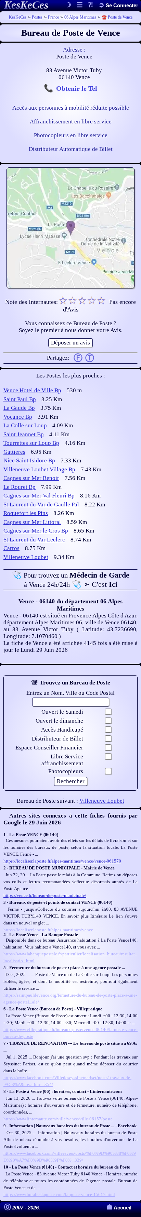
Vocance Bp (17, 417)
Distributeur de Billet (57, 738)
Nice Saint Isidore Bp (29, 460)
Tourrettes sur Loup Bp (31, 443)
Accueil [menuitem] (118, 1207)
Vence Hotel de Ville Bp (32, 390)
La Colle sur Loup (25, 425)
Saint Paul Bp (19, 399)
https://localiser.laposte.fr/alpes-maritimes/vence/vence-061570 (62, 861)
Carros (11, 548)
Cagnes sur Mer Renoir (31, 478)
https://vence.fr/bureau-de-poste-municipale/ (44, 895)
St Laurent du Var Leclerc (34, 539)
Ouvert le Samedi (62, 712)
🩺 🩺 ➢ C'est (70, 580)
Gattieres (14, 452)
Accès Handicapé (62, 729)
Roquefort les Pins (25, 513)
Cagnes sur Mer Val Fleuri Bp (39, 495)
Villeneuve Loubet (25, 557)
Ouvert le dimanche (59, 720)
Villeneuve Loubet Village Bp (39, 469)
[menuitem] (118, 5)
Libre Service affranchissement (62, 760)
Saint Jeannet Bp (23, 434)
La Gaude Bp (19, 408)
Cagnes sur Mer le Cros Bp (35, 530)
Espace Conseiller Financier (49, 747)
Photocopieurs (65, 771)
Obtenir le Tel (76, 88)
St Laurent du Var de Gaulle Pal (41, 504)
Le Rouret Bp (19, 487)
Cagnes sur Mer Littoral (32, 522)
